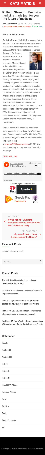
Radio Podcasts (24, 27)
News (4, 399)
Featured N (7, 357)
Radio (4, 413)
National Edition (10, 27)
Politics (5, 406)
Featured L (6, 350)
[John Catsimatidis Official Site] (22, 3)
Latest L (5, 371)
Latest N (6, 378)
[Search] (40, 261)
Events (5, 343)
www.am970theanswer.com (17, 144)
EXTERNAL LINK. (10, 156)
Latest (5, 364)
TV (3, 427)
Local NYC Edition (10, 385)
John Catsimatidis (9, 24)
